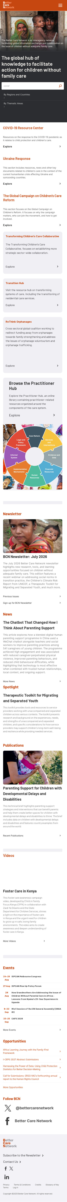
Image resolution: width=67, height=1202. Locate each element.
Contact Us (10, 1161)
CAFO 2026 (17, 1018)
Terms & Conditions (22, 1185)
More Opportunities (13, 1087)
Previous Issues (11, 596)
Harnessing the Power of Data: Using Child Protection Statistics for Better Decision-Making (30, 1068)
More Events (9, 1030)
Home (12, 1143)
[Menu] (60, 5)
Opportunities (14, 1041)
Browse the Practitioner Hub (31, 385)
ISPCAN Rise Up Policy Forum (26, 986)
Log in (15, 1187)
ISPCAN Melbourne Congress (26, 976)
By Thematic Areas (13, 103)
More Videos (9, 941)
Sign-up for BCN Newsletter (17, 603)
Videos (8, 855)
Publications (13, 745)
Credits (38, 1185)
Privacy (6, 1185)
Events (8, 967)
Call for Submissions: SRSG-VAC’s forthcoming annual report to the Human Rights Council (30, 1077)
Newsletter (12, 513)
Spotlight (11, 687)
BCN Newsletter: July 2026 (25, 556)
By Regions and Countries (17, 94)
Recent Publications (13, 835)
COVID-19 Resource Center (23, 128)
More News (9, 681)
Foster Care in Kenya (20, 891)
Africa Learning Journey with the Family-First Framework (26, 1051)
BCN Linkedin (6, 1176)
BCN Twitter (7, 1108)
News (7, 614)
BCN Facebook (7, 1121)
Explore (7, 146)
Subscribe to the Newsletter (22, 1155)
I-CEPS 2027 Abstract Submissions (21, 1059)
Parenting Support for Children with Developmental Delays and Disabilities (32, 793)
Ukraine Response (16, 158)
